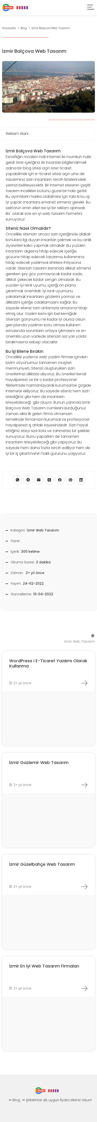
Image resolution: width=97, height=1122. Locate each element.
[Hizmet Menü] (91, 7)
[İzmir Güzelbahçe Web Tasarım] (84, 886)
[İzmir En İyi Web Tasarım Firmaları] (84, 988)
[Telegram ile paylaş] (28, 480)
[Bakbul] (15, 7)
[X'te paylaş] (49, 480)
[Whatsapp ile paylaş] (17, 480)
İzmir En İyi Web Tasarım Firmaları (44, 966)
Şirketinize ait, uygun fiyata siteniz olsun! (59, 1100)
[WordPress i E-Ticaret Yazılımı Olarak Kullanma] (84, 683)
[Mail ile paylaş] (38, 480)
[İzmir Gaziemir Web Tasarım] (84, 784)
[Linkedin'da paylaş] (81, 480)
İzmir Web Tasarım (43, 530)
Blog (16, 1100)
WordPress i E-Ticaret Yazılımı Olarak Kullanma (48, 663)
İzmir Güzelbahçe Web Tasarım (42, 864)
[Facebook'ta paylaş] (60, 480)
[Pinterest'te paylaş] (70, 480)
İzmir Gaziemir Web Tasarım (39, 762)
